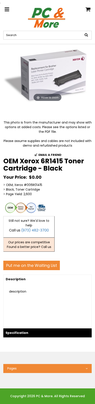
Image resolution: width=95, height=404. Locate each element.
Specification (17, 333)
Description (16, 279)
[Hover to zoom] (47, 73)
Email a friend (49, 155)
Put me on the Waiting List (31, 265)
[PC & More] (47, 17)
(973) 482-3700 (35, 230)
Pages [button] (12, 368)
